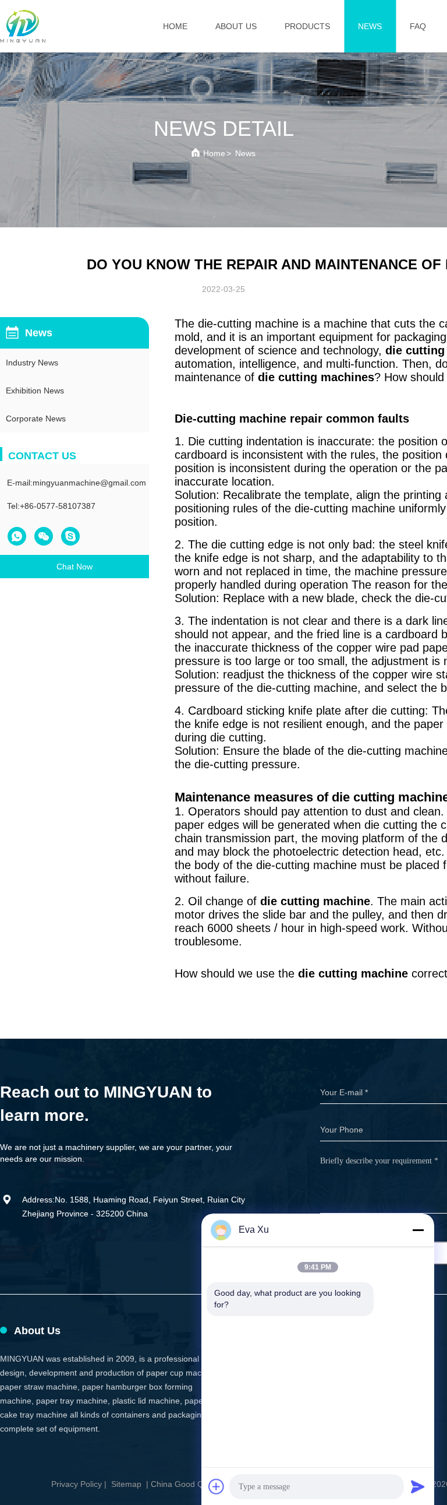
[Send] (418, 1486)
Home (175, 26)
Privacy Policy (76, 1484)
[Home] (22, 26)
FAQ (418, 26)
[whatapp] (17, 536)
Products (307, 26)
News (370, 26)
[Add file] (216, 1486)
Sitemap (126, 1484)
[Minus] (418, 1230)
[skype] (70, 536)
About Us (236, 26)
